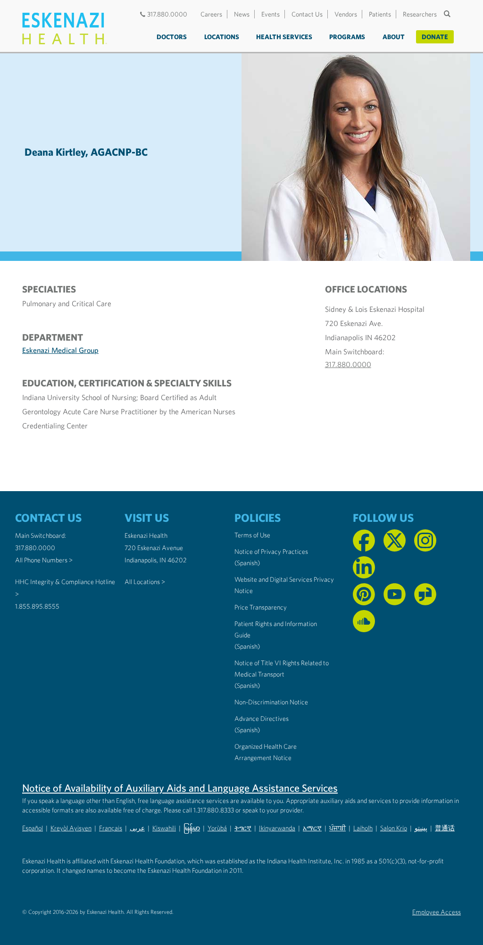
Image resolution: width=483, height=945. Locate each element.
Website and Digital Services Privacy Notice (284, 585)
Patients (380, 14)
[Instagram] (425, 540)
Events (270, 14)
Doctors (172, 37)
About (394, 37)
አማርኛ (312, 828)
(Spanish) (247, 563)
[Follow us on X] (394, 540)
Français (110, 828)
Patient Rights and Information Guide (275, 629)
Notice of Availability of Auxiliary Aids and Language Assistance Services (180, 787)
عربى (137, 828)
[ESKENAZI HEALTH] (64, 28)
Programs (347, 37)
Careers (211, 14)
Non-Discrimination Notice (271, 702)
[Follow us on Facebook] (364, 540)
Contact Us (307, 14)
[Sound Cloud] (364, 621)
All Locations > (145, 581)
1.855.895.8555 (37, 606)
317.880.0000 (167, 14)
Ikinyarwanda (277, 828)
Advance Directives (261, 718)
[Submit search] (448, 13)
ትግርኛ (242, 828)
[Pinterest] (364, 594)
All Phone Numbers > (44, 560)
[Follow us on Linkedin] (364, 567)
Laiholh (363, 828)
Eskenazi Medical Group (60, 350)
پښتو (421, 828)
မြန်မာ (191, 828)
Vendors (345, 14)
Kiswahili (164, 828)
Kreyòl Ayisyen (71, 828)
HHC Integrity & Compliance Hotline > (65, 587)
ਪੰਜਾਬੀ (337, 828)
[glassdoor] (425, 594)
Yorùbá (217, 828)
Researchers (420, 14)
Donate (435, 37)
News (242, 14)
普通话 (445, 828)
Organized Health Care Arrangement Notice (265, 752)
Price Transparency (260, 607)
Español (32, 828)
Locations (221, 37)
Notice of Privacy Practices (271, 551)
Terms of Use (252, 535)
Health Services (284, 37)
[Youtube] (394, 594)
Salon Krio (393, 828)
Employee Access (436, 912)
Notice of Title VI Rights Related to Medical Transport (281, 668)
